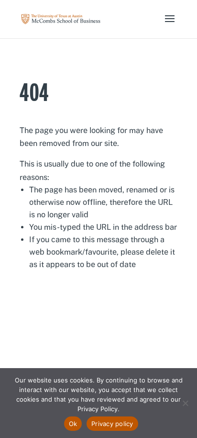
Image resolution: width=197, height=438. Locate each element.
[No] (185, 403)
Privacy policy (112, 423)
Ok (73, 423)
